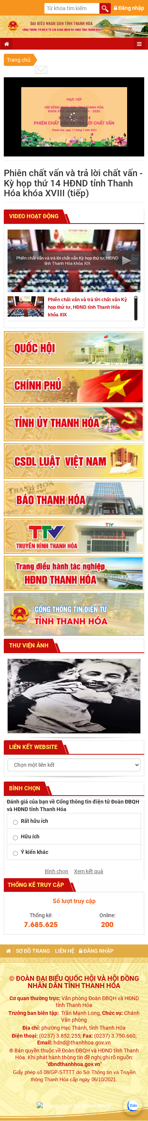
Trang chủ (18, 60)
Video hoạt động (33, 216)
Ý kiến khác (34, 852)
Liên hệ (64, 951)
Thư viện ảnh (28, 645)
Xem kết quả (88, 871)
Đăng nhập (130, 8)
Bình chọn (56, 871)
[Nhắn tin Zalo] (132, 1105)
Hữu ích (30, 836)
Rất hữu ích (34, 821)
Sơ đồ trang (33, 951)
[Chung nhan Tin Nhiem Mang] (74, 1105)
